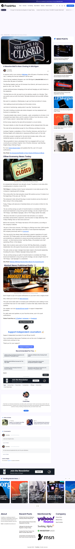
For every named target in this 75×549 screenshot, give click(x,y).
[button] (64, 5)
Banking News (7, 34)
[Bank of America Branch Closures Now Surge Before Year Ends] (63, 85)
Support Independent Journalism (24, 332)
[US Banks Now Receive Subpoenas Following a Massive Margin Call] (63, 51)
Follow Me (26, 410)
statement (26, 231)
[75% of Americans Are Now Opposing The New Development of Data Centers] (63, 68)
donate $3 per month (22, 308)
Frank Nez (10, 69)
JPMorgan (32, 385)
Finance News (18, 385)
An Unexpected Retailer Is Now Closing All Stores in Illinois (27, 153)
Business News (11, 385)
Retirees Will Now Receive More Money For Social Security (27, 261)
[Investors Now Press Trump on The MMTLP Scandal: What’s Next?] (63, 119)
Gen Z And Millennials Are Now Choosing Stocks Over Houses (55, 499)
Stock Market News (8, 386)
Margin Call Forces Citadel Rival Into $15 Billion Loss (37, 497)
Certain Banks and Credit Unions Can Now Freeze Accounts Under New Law (19, 497)
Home (2, 34)
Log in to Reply (6, 442)
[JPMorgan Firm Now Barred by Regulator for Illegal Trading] (63, 102)
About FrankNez (59, 522)
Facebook (34, 318)
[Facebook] (57, 6)
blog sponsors (24, 298)
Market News (38, 385)
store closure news (14, 148)
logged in (9, 460)
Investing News (26, 385)
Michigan (25, 74)
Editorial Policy (59, 519)
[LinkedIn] (62, 6)
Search (5, 373)
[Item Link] (55, 492)
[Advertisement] (37, 23)
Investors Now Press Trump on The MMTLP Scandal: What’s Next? (36, 10)
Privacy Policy (59, 517)
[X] (60, 6)
